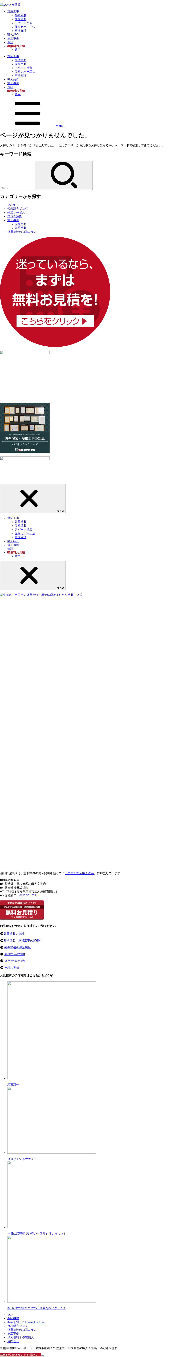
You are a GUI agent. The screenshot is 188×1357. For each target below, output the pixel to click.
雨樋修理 (20, 30)
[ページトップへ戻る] (42, 1355)
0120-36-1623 (27, 895)
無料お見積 (11, 967)
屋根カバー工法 (25, 26)
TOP (10, 1314)
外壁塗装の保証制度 (17, 947)
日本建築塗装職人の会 (79, 873)
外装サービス (16, 212)
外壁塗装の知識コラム (22, 231)
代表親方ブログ (17, 208)
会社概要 (13, 1318)
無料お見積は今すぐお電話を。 (20, 1354)
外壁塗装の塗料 (14, 933)
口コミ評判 (14, 216)
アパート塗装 (23, 23)
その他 (11, 204)
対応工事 (13, 11)
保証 (10, 42)
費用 (18, 49)
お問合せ (13, 1341)
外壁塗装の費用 (14, 954)
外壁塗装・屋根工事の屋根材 (23, 940)
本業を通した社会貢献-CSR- (25, 1322)
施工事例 (13, 38)
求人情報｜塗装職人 (20, 1337)
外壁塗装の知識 (14, 960)
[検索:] (17, 187)
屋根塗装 (20, 19)
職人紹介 (13, 34)
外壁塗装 (20, 15)
